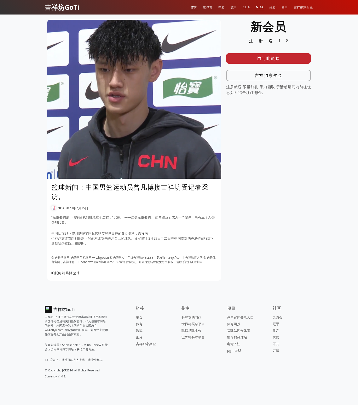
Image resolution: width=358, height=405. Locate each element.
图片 (139, 337)
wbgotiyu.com (54, 330)
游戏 (139, 330)
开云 (276, 344)
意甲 (234, 7)
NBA (260, 7)
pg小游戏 (234, 350)
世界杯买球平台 (193, 324)
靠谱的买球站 (237, 337)
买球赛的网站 (191, 317)
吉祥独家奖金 (303, 7)
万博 (276, 350)
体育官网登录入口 (240, 317)
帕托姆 (56, 273)
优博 (276, 337)
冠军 (276, 324)
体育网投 (233, 324)
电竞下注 (233, 344)
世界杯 (208, 7)
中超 (221, 7)
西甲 (285, 7)
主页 (139, 317)
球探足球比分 (191, 330)
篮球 (76, 273)
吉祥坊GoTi (62, 7)
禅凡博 (67, 273)
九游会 (278, 317)
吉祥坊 (143, 233)
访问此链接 (268, 58)
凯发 (276, 330)
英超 (272, 7)
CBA (246, 7)
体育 (194, 7)
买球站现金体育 (238, 330)
